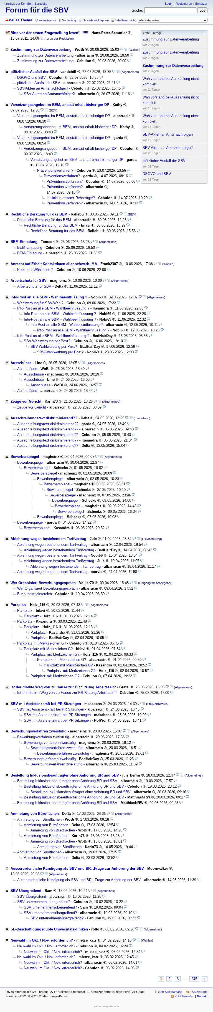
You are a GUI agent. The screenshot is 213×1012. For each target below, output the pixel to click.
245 (194, 979)
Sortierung (69, 20)
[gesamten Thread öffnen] (41, 38)
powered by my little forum (106, 1006)
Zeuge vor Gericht (26, 401)
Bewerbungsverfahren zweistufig (39, 731)
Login (168, 3)
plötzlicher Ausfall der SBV (34, 72)
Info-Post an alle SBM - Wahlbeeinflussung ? (49, 297)
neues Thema (20, 20)
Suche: (137, 10)
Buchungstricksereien (34, 594)
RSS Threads (183, 996)
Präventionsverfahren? (55, 170)
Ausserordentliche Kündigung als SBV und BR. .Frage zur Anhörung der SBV (77, 868)
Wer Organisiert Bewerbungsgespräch (43, 583)
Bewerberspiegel (25, 457)
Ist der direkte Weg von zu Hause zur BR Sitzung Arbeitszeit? (63, 687)
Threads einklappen (95, 20)
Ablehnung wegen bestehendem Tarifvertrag (48, 539)
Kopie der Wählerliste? (35, 270)
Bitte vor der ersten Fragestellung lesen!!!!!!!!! (49, 33)
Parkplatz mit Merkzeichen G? (41, 643)
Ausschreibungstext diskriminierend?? (44, 418)
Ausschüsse (21, 363)
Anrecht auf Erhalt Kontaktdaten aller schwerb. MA (54, 264)
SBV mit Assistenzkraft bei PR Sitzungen (46, 704)
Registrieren (184, 3)
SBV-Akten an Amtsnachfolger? (42, 88)
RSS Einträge (198, 991)
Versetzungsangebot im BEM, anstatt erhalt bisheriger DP (60, 105)
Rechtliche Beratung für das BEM (39, 214)
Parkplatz (19, 605)
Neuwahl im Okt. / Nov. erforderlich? (42, 940)
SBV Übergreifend (26, 891)
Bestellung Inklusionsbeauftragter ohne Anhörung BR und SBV (65, 775)
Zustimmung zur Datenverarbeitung (41, 49)
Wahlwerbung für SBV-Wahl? (40, 303)
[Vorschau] (121, 49)
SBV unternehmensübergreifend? (43, 902)
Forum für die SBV (37, 10)
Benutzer (201, 3)
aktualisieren (47, 20)
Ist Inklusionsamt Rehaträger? (71, 198)
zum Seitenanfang (170, 991)
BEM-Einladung (24, 242)
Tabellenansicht (125, 20)
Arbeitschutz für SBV (29, 280)
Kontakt (202, 996)
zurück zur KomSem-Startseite (26, 3)
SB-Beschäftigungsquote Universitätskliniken (49, 929)
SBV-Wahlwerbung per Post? (47, 341)
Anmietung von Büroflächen (35, 813)
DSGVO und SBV (31, 77)
